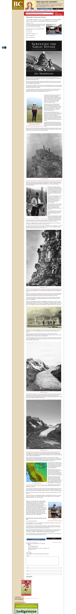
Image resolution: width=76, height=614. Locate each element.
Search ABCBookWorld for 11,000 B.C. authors (59, 13)
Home (26, 10)
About (50, 10)
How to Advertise (19, 599)
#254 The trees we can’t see (56, 542)
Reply (29, 551)
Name (27, 567)
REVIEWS (56, 10)
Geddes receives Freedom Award (32, 542)
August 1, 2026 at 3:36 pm (32, 547)
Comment (28, 555)
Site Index (45, 10)
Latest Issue (18, 597)
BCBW (30, 10)
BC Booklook (18, 5)
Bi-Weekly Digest (37, 10)
